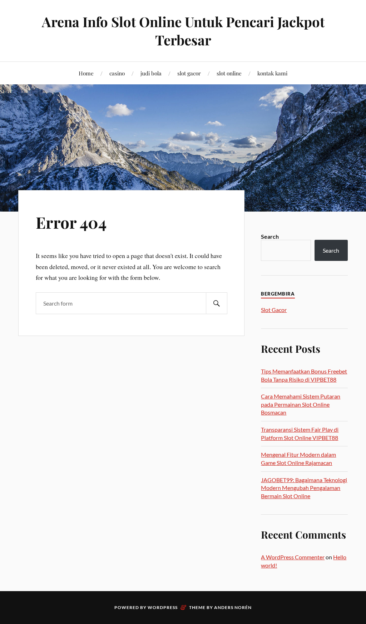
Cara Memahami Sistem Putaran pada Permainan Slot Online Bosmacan (300, 404)
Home (86, 73)
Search (270, 236)
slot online (229, 73)
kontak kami (272, 73)
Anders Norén (233, 607)
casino (117, 73)
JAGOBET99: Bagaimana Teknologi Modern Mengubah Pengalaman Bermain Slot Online (304, 487)
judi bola (151, 73)
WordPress (163, 607)
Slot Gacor (274, 309)
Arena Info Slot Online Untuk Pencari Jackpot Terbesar (183, 31)
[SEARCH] (216, 303)
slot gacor (189, 73)
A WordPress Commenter (293, 557)
